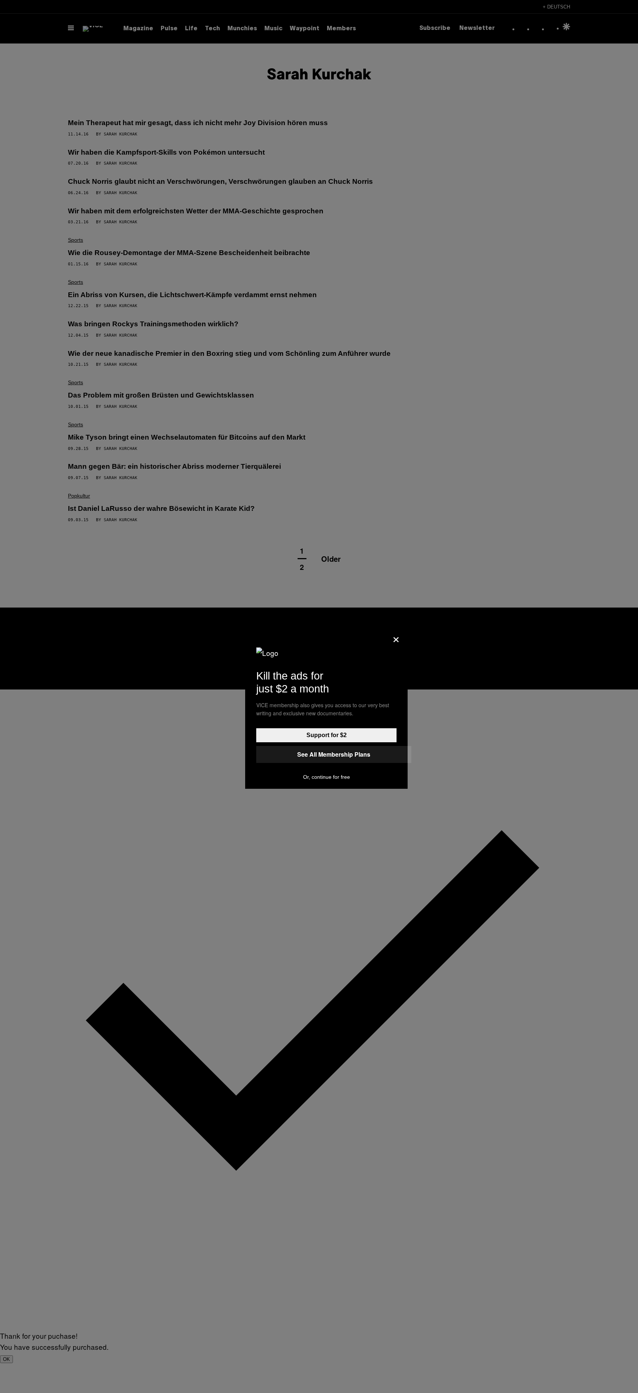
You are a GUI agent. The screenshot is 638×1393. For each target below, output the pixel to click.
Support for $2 (326, 735)
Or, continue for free (326, 777)
